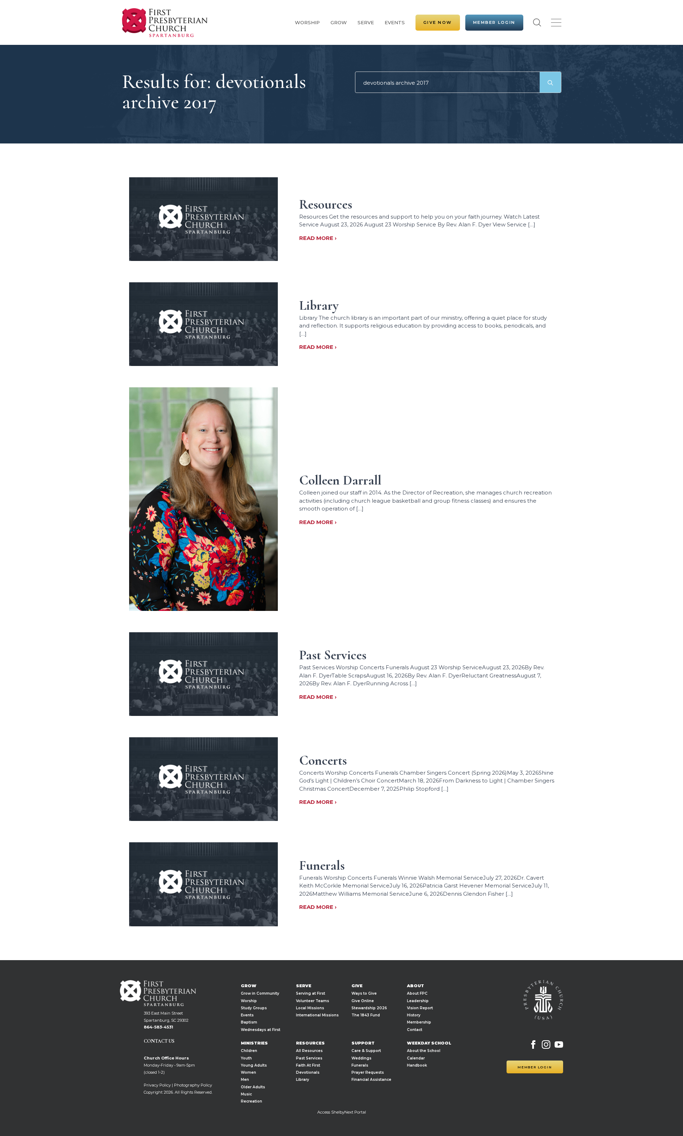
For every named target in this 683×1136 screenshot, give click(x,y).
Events (395, 22)
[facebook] (533, 1044)
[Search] (550, 82)
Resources (310, 1043)
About (415, 986)
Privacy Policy (157, 1085)
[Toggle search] (537, 22)
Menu (556, 23)
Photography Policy (193, 1085)
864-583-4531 (158, 1027)
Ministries (254, 1043)
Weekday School (429, 1043)
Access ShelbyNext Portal (341, 1112)
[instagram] (546, 1044)
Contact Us (159, 1041)
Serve (366, 22)
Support (363, 1043)
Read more (317, 238)
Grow (338, 22)
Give (356, 986)
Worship (307, 22)
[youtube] (559, 1044)
